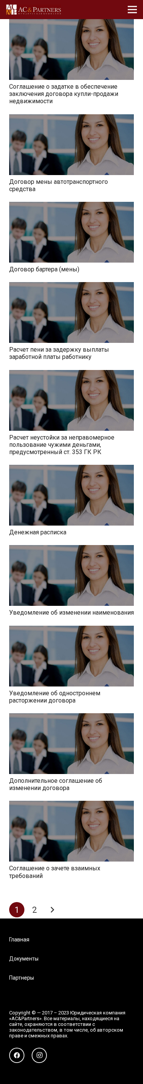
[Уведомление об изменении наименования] (71, 550)
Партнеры (21, 978)
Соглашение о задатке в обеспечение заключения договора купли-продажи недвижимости (63, 94)
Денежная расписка (37, 532)
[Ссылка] (33, 10)
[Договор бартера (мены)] (71, 207)
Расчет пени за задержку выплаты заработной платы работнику (59, 353)
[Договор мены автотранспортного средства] (71, 119)
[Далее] (52, 909)
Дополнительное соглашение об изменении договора (55, 784)
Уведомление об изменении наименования (71, 612)
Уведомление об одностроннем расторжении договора (54, 697)
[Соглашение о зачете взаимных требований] (71, 806)
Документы (24, 959)
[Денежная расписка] (71, 470)
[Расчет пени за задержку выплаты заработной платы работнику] (71, 287)
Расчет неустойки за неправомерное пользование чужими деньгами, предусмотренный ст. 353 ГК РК (61, 445)
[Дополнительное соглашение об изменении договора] (71, 718)
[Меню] (132, 9)
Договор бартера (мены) (44, 269)
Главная (19, 939)
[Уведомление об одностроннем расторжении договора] (71, 630)
